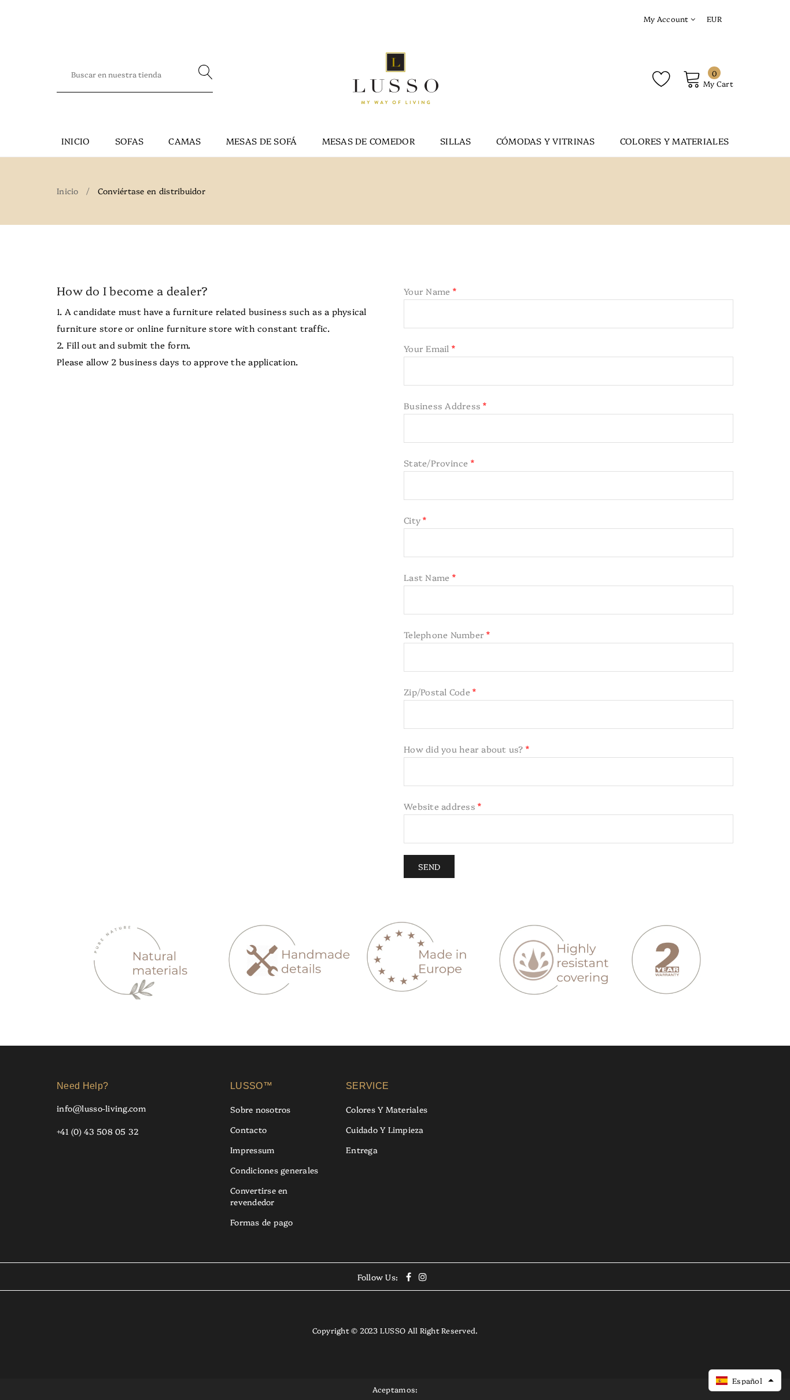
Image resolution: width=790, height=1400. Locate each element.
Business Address (445, 405)
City (415, 520)
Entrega (362, 1149)
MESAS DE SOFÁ (261, 141)
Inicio (75, 141)
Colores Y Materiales (386, 1109)
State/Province (439, 463)
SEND (429, 866)
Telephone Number (447, 634)
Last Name (430, 577)
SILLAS (455, 141)
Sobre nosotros (260, 1109)
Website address (442, 806)
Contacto (248, 1129)
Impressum (252, 1149)
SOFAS (129, 141)
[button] (745, 1380)
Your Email (429, 348)
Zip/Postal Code (440, 692)
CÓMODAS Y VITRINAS (545, 141)
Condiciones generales (274, 1170)
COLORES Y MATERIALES (674, 141)
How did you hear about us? (466, 749)
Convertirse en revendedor (259, 1196)
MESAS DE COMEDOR (368, 141)
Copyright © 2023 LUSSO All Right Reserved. (395, 1330)
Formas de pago (261, 1222)
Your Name (430, 291)
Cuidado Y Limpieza (385, 1129)
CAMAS (184, 141)
